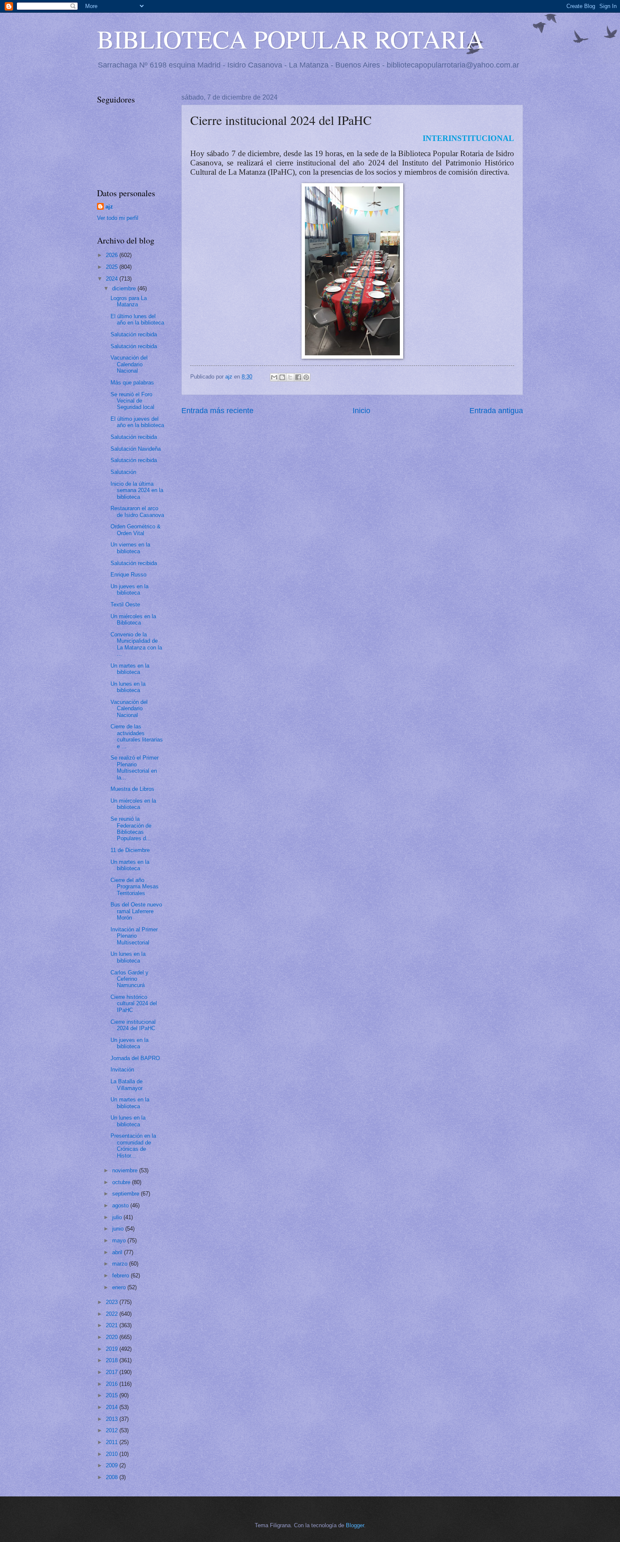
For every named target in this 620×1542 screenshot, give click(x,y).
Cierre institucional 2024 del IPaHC (133, 1025)
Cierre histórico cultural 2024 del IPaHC (134, 1003)
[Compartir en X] (290, 377)
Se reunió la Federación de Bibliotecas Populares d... (131, 828)
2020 (112, 1337)
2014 (112, 1407)
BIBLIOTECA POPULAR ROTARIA (290, 39)
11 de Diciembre (130, 850)
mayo (119, 1240)
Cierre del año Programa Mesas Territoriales (135, 886)
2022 (112, 1314)
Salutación (123, 472)
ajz (109, 206)
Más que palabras (132, 382)
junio (118, 1228)
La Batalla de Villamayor (127, 1084)
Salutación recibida (134, 334)
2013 (112, 1419)
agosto (121, 1205)
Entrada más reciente (217, 410)
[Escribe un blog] (282, 377)
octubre (122, 1182)
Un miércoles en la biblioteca (133, 804)
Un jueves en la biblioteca (129, 589)
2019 (112, 1349)
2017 (112, 1372)
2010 (112, 1454)
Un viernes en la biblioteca (130, 547)
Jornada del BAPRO (135, 1058)
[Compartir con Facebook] (298, 377)
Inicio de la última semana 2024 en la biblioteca (137, 490)
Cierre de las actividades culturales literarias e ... (137, 736)
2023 (112, 1302)
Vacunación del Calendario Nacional (129, 364)
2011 (112, 1442)
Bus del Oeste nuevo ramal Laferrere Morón (136, 911)
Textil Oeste (125, 604)
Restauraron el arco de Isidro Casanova (137, 511)
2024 (112, 279)
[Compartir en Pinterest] (306, 377)
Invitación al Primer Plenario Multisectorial (134, 936)
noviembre (125, 1170)
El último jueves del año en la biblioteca (137, 422)
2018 (112, 1360)
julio (118, 1217)
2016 (112, 1384)
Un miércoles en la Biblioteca (133, 619)
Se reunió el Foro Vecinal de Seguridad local (132, 401)
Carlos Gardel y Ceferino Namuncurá (129, 979)
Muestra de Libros (132, 789)
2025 (112, 267)
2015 (112, 1395)
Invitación (122, 1069)
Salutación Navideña (136, 449)
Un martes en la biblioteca (130, 669)
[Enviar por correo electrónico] (274, 377)
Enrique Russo (128, 574)
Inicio (361, 410)
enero (119, 1287)
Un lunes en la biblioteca (128, 687)
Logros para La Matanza (129, 301)
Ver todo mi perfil (117, 218)
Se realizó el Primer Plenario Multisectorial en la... (135, 767)
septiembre (126, 1193)
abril (118, 1252)
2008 (112, 1477)
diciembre (124, 288)
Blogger (355, 1525)
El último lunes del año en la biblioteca (137, 319)
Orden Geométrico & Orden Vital (136, 529)
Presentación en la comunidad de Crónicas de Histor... (133, 1145)
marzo (120, 1264)
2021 (112, 1325)
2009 (112, 1465)
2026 (112, 255)
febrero (121, 1275)
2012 (112, 1430)
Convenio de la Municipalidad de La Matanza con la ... (136, 644)
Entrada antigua (496, 410)
